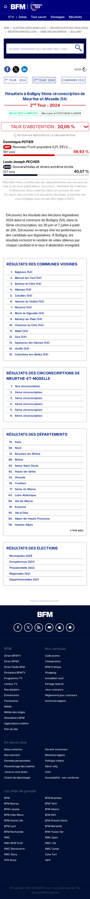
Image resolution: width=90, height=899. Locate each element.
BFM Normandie (13, 831)
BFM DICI (50, 814)
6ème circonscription (28, 415)
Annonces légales (55, 700)
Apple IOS (59, 627)
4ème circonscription (28, 404)
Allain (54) (21, 331)
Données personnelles (17, 760)
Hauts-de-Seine (25, 471)
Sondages (58, 17)
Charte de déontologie (17, 777)
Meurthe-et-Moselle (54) (22, 31)
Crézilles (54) (23, 295)
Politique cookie (54, 760)
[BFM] (5, 6)
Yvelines (20, 483)
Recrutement (12, 755)
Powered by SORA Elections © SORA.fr (44, 601)
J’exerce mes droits (15, 771)
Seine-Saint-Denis (27, 465)
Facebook (18, 627)
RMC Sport (51, 837)
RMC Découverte (14, 848)
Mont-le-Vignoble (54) (29, 313)
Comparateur (53, 661)
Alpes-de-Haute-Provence (32, 518)
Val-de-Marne (24, 501)
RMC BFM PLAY (13, 843)
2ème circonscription (28, 392)
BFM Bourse (11, 803)
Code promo (52, 655)
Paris (18, 442)
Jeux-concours (54, 689)
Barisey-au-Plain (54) (28, 319)
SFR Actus (10, 860)
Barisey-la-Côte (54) (28, 283)
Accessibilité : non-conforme (62, 777)
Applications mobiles (16, 723)
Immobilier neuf (54, 678)
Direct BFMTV (12, 655)
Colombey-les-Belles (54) (31, 354)
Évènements (11, 695)
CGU (48, 771)
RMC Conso (52, 848)
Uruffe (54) (22, 348)
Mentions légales (55, 755)
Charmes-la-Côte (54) (29, 325)
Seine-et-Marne (25, 489)
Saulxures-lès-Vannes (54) (32, 342)
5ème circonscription (53, 31)
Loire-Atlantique (25, 495)
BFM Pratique (53, 666)
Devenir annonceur (56, 749)
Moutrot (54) (23, 307)
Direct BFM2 (11, 661)
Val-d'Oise (21, 512)
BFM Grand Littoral (56, 820)
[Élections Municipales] (25, 6)
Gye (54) (21, 336)
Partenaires (11, 700)
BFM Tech (51, 803)
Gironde (20, 477)
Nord (18, 448)
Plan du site (11, 729)
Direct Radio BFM (14, 666)
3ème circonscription (28, 398)
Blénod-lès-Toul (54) (28, 277)
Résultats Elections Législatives (69, 27)
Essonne (20, 506)
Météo (8, 706)
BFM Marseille (53, 826)
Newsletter (49, 627)
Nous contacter (13, 749)
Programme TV (13, 678)
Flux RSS (39, 627)
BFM (11, 17)
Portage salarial (54, 683)
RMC (7, 837)
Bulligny (76, 31)
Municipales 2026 (20, 555)
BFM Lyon (10, 826)
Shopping (50, 672)
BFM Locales (11, 809)
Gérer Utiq (51, 766)
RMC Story (10, 854)
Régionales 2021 (19, 573)
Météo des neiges (14, 712)
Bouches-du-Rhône (27, 453)
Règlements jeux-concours (61, 695)
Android (70, 627)
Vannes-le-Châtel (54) (29, 301)
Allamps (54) (23, 289)
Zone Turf (51, 854)
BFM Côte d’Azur (14, 814)
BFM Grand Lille (13, 820)
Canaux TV (10, 683)
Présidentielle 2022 (22, 567)
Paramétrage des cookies (19, 766)
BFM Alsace (52, 809)
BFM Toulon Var (54, 831)
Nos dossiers (11, 689)
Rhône (19, 459)
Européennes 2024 (22, 561)
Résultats (75, 17)
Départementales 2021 (24, 579)
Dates (23, 17)
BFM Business (53, 797)
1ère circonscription (27, 386)
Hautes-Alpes (24, 524)
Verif (47, 860)
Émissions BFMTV (14, 672)
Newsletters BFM (14, 717)
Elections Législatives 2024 (29, 27)
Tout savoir (38, 17)
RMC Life (50, 843)
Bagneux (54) (23, 272)
